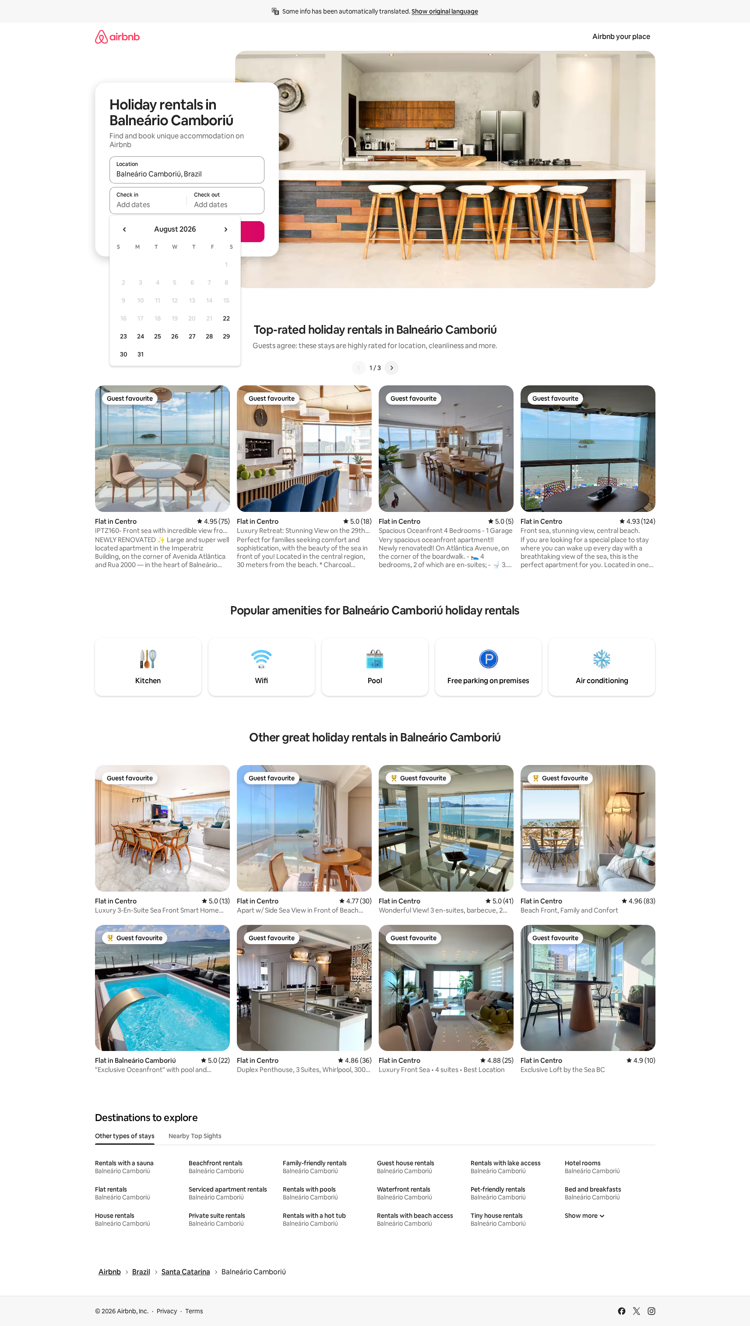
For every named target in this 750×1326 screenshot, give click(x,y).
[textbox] (148, 204)
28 (209, 336)
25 (157, 336)
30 (123, 354)
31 (140, 354)
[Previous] (359, 368)
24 (140, 336)
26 (174, 336)
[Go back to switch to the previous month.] (124, 229)
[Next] (391, 368)
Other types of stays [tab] (125, 1136)
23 (123, 336)
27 (192, 336)
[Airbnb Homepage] (117, 36)
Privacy (167, 1311)
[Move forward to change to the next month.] (225, 229)
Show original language (445, 11)
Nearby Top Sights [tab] (195, 1136)
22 (226, 318)
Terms (194, 1311)
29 (226, 336)
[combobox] (186, 174)
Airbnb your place (621, 36)
